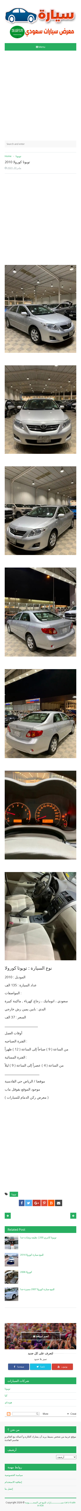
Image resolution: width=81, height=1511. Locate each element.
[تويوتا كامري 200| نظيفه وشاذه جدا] (11, 1242)
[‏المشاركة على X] (28, 1203)
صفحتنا (20, 1366)
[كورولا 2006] (11, 1277)
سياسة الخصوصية (14, 1475)
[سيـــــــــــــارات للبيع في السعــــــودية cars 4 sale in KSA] (40, 20)
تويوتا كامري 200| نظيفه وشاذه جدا (38, 1237)
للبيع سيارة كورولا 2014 (32, 1254)
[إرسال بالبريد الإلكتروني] (58, 1203)
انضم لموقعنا (42, 1336)
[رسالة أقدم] (8, 1216)
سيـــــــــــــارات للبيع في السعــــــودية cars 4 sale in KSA (50, 1504)
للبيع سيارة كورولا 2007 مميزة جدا (37, 1289)
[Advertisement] (40, 95)
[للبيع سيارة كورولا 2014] (11, 1259)
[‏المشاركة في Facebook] (21, 1203)
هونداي (8, 1402)
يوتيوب (64, 1366)
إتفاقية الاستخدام (13, 1482)
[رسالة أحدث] (73, 1216)
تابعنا (42, 1366)
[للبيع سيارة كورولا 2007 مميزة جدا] (11, 1294)
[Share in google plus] (37, 1203)
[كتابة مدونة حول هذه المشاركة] (51, 1203)
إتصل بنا (9, 1488)
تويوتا (13, 1194)
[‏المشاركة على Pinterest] (44, 1203)
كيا (6, 1395)
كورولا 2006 (26, 1272)
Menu (42, 47)
